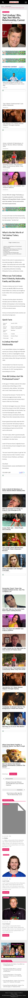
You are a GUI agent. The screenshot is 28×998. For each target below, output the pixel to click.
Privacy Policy (14, 994)
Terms (15, 992)
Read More (5, 849)
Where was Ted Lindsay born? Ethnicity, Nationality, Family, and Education (12, 249)
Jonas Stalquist (6, 923)
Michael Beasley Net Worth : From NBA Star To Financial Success (13, 964)
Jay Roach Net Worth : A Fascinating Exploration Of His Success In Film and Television (12, 976)
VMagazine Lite (14, 996)
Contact (11, 992)
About (6, 992)
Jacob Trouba (5, 881)
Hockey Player (13, 773)
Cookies (20, 992)
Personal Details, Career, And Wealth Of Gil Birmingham (13, 467)
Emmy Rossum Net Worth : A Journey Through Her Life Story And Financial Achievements (12, 970)
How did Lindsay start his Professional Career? (12, 254)
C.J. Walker (5, 838)
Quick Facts (6, 251)
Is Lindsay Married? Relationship (11, 252)
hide (18, 242)
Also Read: (5, 463)
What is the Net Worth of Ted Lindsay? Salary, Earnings (12, 247)
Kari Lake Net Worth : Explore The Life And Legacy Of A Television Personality (13, 981)
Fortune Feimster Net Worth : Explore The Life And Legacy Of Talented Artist (13, 986)
